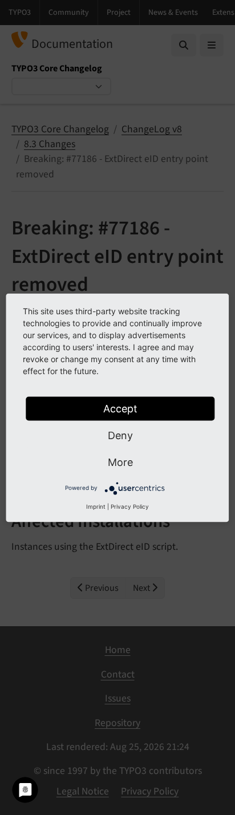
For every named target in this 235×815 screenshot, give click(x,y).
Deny (120, 435)
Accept (120, 408)
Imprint (96, 505)
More (120, 462)
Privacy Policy (130, 505)
